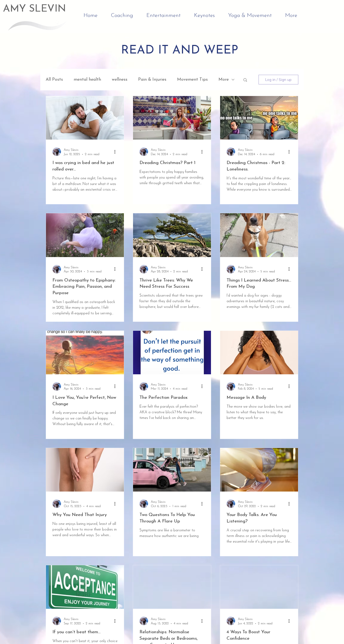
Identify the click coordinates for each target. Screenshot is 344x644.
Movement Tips (192, 79)
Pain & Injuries (152, 79)
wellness (119, 79)
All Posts (54, 79)
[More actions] (116, 151)
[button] (245, 80)
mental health (87, 79)
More (223, 79)
